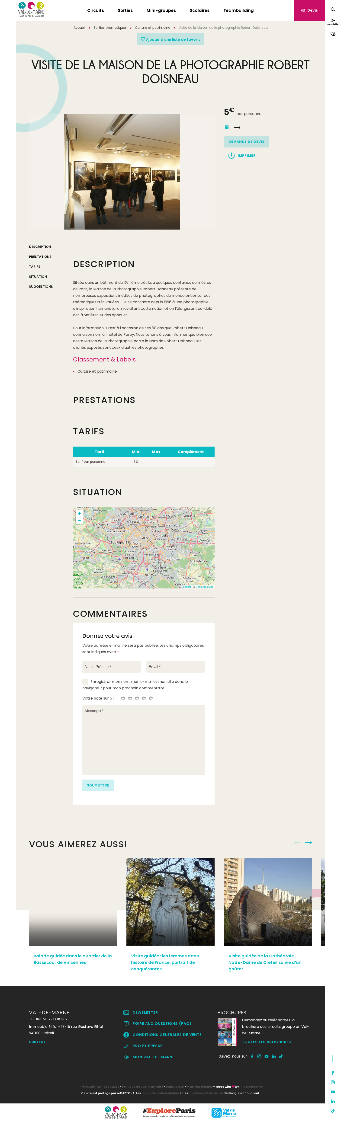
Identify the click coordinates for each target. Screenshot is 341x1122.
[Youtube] (333, 1092)
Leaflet (187, 586)
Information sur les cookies (99, 1087)
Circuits (95, 10)
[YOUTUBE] (267, 1056)
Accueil (79, 27)
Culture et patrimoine (152, 27)
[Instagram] (333, 1082)
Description (40, 246)
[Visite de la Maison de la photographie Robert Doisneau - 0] (122, 172)
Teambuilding (238, 10)
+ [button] (79, 513)
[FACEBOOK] (252, 1056)
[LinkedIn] (333, 1101)
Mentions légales (199, 1087)
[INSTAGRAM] (259, 1056)
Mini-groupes (161, 10)
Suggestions (41, 286)
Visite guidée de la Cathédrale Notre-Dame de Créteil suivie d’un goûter (265, 962)
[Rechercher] (333, 10)
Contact (37, 1042)
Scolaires (199, 10)
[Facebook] (333, 1073)
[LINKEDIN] (274, 1056)
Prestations (40, 256)
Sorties (125, 10)
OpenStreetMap (204, 586)
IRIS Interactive (251, 1087)
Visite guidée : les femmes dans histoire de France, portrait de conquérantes (165, 962)
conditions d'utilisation (206, 1093)
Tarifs (34, 266)
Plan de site (175, 1087)
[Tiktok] (333, 1111)
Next (308, 842)
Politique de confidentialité (142, 1087)
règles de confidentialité (160, 1093)
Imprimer (247, 155)
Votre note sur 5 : (98, 698)
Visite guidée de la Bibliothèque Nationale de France (237, 127)
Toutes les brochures (266, 1042)
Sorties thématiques (110, 27)
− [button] (79, 520)
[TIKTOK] (281, 1056)
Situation (38, 276)
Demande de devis (246, 141)
